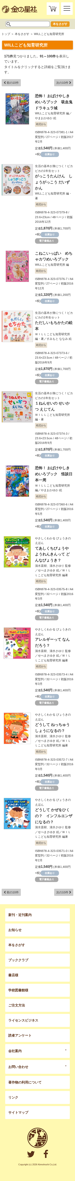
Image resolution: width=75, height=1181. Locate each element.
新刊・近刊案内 (20, 915)
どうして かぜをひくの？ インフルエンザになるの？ (53, 816)
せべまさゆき (46, 570)
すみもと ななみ (57, 338)
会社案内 (15, 1051)
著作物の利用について (25, 1082)
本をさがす (60, 24)
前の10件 (12, 82)
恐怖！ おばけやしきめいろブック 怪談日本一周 (53, 474)
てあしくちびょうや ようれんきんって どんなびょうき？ (52, 554)
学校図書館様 (18, 990)
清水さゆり (57, 565)
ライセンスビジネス (23, 1020)
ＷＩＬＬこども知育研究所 (52, 334)
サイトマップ (18, 1112)
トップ (5, 34)
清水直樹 (41, 565)
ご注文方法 (16, 1005)
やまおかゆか (43, 118)
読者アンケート (20, 1035)
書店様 (13, 975)
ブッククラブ (18, 960)
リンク (13, 1097)
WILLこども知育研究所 (50, 113)
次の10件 (62, 82)
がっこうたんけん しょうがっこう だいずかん (53, 182)
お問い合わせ (18, 1067)
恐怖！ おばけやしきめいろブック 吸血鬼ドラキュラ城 (53, 102)
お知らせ (15, 930)
